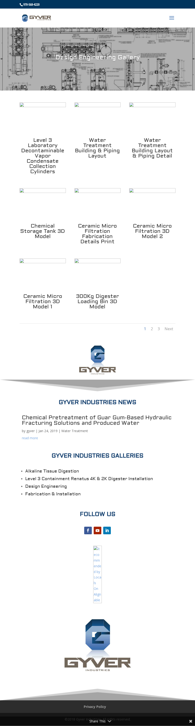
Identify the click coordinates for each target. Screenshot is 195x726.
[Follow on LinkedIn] (107, 530)
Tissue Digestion (60, 471)
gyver (30, 431)
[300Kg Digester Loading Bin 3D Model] (97, 262)
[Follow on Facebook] (88, 530)
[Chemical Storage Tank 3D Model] (43, 191)
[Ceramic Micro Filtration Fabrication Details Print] (97, 191)
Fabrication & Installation (53, 494)
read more (30, 438)
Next (169, 328)
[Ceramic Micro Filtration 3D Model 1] (43, 262)
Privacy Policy (95, 706)
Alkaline (33, 471)
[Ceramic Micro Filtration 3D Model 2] (152, 191)
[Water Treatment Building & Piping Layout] (97, 106)
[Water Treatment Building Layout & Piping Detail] (152, 106)
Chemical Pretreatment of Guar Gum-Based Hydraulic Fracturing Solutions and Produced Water (97, 420)
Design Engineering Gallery (97, 57)
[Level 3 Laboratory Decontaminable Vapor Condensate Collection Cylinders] (43, 106)
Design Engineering (46, 486)
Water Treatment (74, 431)
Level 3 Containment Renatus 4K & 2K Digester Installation (89, 479)
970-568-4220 (31, 4)
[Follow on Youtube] (97, 530)
